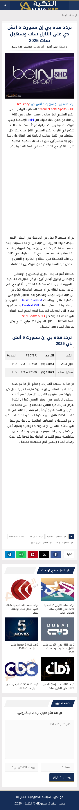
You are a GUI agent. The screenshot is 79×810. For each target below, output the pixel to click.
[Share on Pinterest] (33, 554)
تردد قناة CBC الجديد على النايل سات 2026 (22, 686)
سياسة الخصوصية (39, 797)
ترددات (64, 15)
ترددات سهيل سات (16, 536)
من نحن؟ (58, 797)
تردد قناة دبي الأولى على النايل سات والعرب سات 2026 (58, 648)
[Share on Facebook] (56, 554)
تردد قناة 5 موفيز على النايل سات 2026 (24, 646)
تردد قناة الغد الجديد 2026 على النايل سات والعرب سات (22, 608)
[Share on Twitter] (44, 554)
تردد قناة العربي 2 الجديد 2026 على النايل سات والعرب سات (59, 608)
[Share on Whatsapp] (21, 554)
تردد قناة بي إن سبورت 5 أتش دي (52, 104)
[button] (5, 5)
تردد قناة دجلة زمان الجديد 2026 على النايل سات (58, 686)
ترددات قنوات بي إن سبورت (41, 542)
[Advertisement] (39, 192)
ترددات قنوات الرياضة (64, 542)
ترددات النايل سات (36, 536)
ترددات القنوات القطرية (56, 536)
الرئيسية (73, 15)
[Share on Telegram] (10, 554)
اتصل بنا (21, 797)
